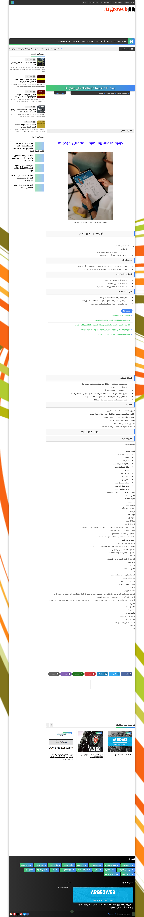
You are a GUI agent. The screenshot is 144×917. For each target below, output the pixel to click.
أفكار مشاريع (68, 865)
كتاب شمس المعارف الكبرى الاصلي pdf (23, 63)
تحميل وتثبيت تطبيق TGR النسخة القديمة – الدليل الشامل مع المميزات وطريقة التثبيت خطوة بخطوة (50, 48)
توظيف (75, 41)
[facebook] (27, 914)
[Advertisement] (47, 21)
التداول (54, 869)
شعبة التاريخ (109, 869)
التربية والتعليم (118, 41)
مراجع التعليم (25, 865)
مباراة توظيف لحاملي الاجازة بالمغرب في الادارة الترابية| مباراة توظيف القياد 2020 (104, 329)
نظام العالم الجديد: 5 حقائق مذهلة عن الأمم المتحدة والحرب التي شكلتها (22, 158)
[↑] (72, 911)
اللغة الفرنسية (126, 874)
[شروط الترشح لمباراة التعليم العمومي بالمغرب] (39, 188)
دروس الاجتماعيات (110, 865)
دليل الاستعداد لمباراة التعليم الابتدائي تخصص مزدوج (25, 80)
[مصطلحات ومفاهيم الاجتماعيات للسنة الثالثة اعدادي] (41, 124)
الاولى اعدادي (39, 865)
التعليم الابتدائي (110, 93)
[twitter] (24, 914)
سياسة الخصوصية (117, 2)
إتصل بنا (85, 2)
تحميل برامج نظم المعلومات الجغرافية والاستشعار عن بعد (25, 95)
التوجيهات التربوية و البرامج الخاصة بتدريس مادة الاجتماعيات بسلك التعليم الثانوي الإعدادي (102, 325)
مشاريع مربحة (54, 865)
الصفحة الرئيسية (129, 2)
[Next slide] (47, 725)
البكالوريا (96, 869)
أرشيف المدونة (94, 2)
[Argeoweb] (119, 9)
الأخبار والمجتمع (101, 41)
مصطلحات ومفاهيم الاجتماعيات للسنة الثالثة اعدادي (25, 125)
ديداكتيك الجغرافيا (111, 874)
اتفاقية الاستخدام (105, 2)
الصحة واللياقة (62, 41)
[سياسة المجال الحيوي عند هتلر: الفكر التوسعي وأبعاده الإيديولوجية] (39, 178)
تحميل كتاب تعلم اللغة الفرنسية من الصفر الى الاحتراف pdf (23, 110)
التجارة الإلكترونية (67, 869)
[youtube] (21, 914)
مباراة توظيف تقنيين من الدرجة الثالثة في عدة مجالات (113, 334)
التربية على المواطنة (124, 869)
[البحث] (12, 2)
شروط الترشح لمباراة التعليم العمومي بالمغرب (23, 186)
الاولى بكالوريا (41, 869)
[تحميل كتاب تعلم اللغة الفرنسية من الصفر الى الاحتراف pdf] (41, 109)
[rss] (10, 914)
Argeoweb (111, 914)
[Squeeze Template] (133, 914)
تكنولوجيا (29, 869)
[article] (68, 684)
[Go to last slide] (51, 725)
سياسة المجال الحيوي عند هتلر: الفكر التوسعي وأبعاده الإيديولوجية (22, 178)
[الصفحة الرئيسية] (131, 41)
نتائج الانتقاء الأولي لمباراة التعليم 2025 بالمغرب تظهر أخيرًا (23, 168)
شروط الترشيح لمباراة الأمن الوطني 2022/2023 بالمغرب (112, 320)
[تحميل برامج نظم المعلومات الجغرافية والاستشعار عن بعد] (41, 94)
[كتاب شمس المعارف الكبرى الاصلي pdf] (41, 62)
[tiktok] (17, 914)
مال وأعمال (85, 41)
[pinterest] (14, 914)
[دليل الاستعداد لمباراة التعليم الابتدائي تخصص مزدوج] (41, 79)
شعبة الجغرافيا (95, 865)
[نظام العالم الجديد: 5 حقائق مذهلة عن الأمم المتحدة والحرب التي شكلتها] (39, 158)
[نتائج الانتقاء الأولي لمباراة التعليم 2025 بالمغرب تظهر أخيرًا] (39, 168)
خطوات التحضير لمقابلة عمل (121, 315)
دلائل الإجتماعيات (83, 869)
